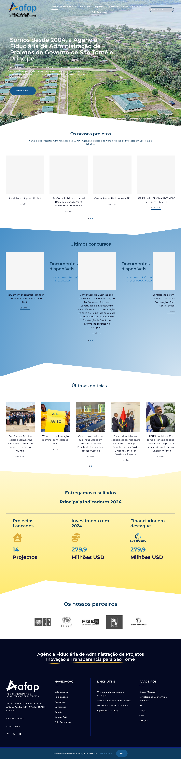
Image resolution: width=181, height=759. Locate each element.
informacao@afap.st (15, 718)
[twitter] (14, 734)
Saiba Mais (105, 753)
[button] (88, 218)
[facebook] (8, 734)
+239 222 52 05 (13, 726)
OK (121, 753)
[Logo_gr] (23, 680)
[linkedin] (20, 734)
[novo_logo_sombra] (22, 3)
